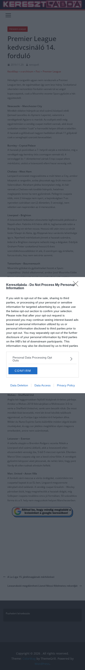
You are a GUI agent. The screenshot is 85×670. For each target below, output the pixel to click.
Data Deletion (19, 385)
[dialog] (42, 335)
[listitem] (42, 359)
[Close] (77, 285)
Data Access (42, 385)
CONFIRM (23, 370)
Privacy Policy (66, 385)
